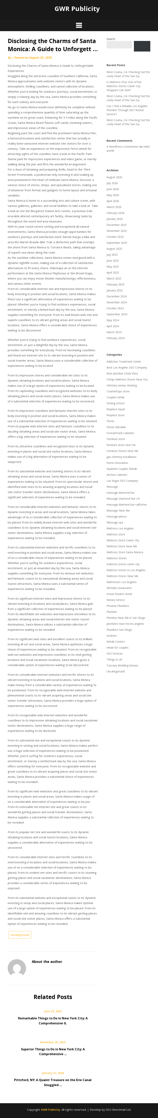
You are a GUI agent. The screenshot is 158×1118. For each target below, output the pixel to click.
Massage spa (115, 522)
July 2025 (112, 254)
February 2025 (115, 284)
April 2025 (113, 272)
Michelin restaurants (119, 588)
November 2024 (117, 302)
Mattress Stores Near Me (122, 576)
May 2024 (113, 320)
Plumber (112, 612)
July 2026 (112, 183)
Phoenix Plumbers (118, 606)
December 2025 (117, 225)
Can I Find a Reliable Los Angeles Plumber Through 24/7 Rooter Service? (127, 110)
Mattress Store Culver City (123, 540)
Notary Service (116, 600)
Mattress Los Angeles (120, 528)
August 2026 (114, 177)
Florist (110, 421)
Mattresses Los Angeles (122, 582)
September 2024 (117, 314)
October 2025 (115, 237)
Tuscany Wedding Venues (122, 665)
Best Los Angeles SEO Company (127, 367)
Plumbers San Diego (119, 629)
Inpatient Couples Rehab (122, 469)
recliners (112, 635)
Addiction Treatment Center (124, 361)
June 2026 (113, 189)
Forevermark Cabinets (120, 433)
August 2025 (114, 248)
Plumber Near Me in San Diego (126, 618)
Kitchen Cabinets (117, 475)
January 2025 (115, 290)
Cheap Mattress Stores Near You (127, 379)
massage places (117, 516)
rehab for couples (118, 647)
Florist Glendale (116, 427)
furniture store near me (121, 445)
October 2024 (115, 308)
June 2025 (113, 260)
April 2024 (113, 326)
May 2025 (113, 266)
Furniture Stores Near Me (122, 451)
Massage (112, 486)
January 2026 (115, 219)
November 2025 (117, 231)
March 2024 (114, 332)
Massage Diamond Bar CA (123, 498)
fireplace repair (116, 409)
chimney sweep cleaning (122, 385)
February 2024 (115, 338)
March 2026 (114, 207)
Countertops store (118, 391)
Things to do (114, 659)
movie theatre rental (119, 594)
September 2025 (117, 243)
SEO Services (115, 653)
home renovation (117, 463)
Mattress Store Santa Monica (125, 552)
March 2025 (114, 278)
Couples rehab (115, 397)
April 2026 (113, 201)
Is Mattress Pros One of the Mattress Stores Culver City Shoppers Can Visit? (124, 86)
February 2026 (115, 213)
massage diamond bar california (127, 504)
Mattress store (116, 534)
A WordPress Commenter (123, 146)
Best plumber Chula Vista (122, 373)
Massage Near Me (118, 510)
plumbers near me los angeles (125, 624)
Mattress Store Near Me (122, 546)
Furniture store (116, 439)
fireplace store (115, 415)
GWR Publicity (77, 8)
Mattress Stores (117, 558)
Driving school (115, 403)
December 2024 (117, 296)
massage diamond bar (120, 492)
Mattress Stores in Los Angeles (126, 570)
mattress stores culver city (123, 564)
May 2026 (113, 195)
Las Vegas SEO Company (122, 480)
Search (111, 39)
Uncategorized (19, 935)
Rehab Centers (116, 641)
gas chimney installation (121, 457)
